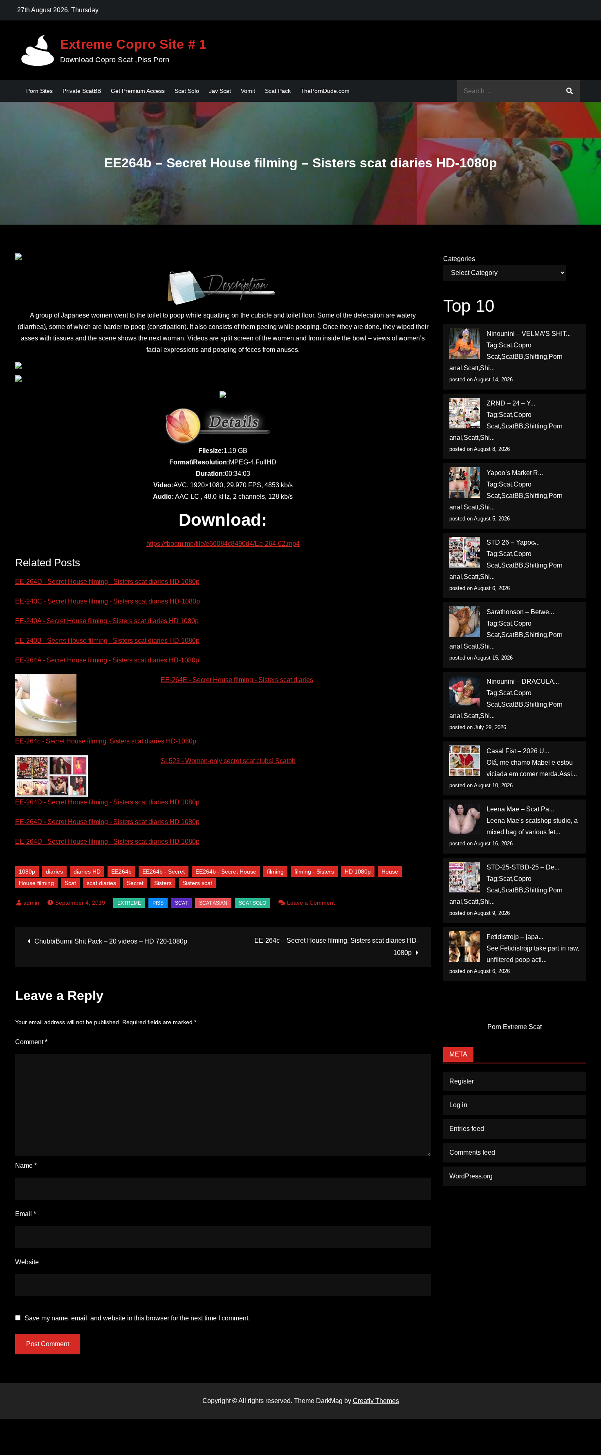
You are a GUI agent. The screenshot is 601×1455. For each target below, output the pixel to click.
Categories (459, 258)
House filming (36, 883)
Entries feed (466, 1128)
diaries (54, 871)
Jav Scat (220, 91)
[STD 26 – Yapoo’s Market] (464, 552)
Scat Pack (278, 91)
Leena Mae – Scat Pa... (520, 809)
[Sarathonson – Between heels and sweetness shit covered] (464, 621)
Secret (135, 883)
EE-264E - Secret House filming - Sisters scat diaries (237, 679)
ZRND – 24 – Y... (511, 403)
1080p (27, 871)
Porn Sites (39, 91)
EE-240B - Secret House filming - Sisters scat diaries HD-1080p (107, 640)
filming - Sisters (314, 871)
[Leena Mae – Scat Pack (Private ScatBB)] (464, 819)
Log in (458, 1104)
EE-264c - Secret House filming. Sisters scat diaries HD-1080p (105, 741)
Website (27, 1262)
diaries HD (87, 871)
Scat (70, 883)
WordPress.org (471, 1176)
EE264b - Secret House (225, 871)
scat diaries (101, 883)
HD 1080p (358, 871)
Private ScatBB (82, 91)
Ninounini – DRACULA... (523, 681)
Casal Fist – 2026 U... (518, 751)
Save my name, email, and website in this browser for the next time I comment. (137, 1318)
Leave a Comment (311, 902)
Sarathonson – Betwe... (520, 611)
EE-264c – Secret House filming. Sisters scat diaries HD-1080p (336, 946)
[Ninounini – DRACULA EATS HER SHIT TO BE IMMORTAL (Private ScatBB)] (464, 691)
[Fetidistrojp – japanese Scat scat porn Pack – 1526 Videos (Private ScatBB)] (464, 946)
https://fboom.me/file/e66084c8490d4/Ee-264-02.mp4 (223, 543)
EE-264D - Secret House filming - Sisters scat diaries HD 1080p (107, 581)
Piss (158, 903)
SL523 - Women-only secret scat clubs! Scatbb (228, 760)
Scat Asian (213, 903)
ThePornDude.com (325, 91)
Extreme (129, 903)
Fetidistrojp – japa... (515, 936)
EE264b (121, 871)
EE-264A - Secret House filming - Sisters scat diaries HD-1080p (107, 660)
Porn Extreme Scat (514, 1026)
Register (461, 1081)
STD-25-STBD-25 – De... (523, 867)
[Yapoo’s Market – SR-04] (464, 482)
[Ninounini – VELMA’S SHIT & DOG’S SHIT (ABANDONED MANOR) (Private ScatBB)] (464, 343)
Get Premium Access (138, 91)
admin (31, 902)
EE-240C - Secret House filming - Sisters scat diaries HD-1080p (107, 601)
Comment (31, 1041)
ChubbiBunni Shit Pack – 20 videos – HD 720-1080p (110, 941)
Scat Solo (187, 91)
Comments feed (472, 1152)
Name (26, 1165)
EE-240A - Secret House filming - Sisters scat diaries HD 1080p (107, 620)
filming (275, 871)
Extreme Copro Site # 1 (133, 44)
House (389, 871)
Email (25, 1213)
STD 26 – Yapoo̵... (513, 542)
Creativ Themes (376, 1400)
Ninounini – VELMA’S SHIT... (529, 333)
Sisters (163, 883)
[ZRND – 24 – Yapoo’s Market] (464, 413)
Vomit (248, 91)
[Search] (569, 91)
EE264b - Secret (163, 871)
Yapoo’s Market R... (515, 472)
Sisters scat (197, 883)
